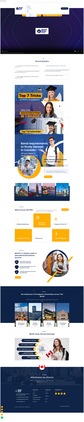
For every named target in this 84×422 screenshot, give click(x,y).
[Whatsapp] (2, 417)
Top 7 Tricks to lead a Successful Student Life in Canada (28, 95)
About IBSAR (29, 6)
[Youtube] (64, 394)
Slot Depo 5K (39, 410)
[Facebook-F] (56, 394)
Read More (17, 100)
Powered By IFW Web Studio (64, 406)
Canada (28, 11)
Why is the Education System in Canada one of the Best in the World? (31, 112)
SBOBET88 (39, 409)
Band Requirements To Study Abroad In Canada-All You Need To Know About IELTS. (33, 145)
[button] (41, 3)
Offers (28, 10)
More (27, 12)
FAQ (30, 13)
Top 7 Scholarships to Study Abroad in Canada (26, 128)
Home (28, 5)
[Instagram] (62, 394)
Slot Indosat (39, 411)
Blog (30, 16)
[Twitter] (59, 394)
